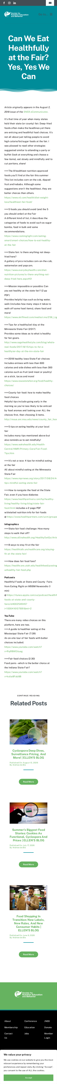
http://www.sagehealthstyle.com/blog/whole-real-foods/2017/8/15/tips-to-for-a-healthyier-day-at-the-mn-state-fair (29, 347)
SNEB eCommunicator (36, 111)
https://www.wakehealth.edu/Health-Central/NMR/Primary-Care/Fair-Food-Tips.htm (26, 449)
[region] (28, 1067)
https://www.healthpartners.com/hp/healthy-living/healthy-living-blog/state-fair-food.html (29, 503)
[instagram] (9, 3)
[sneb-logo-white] (16, 12)
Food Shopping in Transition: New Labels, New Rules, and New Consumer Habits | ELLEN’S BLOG (28, 923)
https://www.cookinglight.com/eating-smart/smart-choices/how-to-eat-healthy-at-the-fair (27, 240)
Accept (28, 1078)
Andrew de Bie (19, 765)
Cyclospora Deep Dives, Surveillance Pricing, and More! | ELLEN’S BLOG (28, 754)
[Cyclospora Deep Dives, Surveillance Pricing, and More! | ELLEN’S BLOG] (28, 721)
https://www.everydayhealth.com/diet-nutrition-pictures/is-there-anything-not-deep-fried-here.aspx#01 (27, 274)
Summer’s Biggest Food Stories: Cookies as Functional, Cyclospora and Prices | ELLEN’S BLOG (28, 835)
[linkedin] (14, 3)
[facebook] (4, 3)
